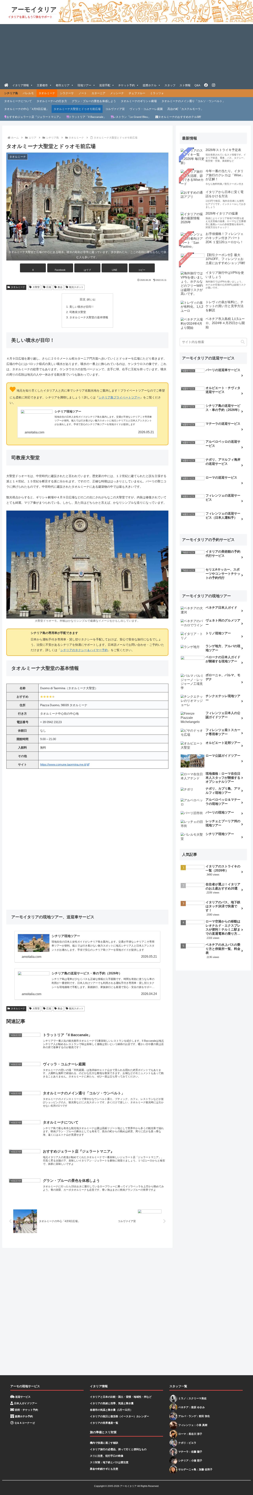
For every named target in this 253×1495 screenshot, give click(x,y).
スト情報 (185, 85)
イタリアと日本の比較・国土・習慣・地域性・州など (121, 1396)
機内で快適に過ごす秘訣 (104, 1442)
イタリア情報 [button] (20, 85)
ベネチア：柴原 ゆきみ (191, 1407)
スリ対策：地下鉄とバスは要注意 (109, 1462)
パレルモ (28, 93)
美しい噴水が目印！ (81, 306)
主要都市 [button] (42, 85)
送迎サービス (22, 1396)
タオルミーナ (47, 93)
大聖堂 (36, 287)
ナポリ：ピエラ (187, 1442)
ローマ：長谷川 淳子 (190, 1433)
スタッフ (170, 85)
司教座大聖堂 (77, 312)
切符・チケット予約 (26, 1409)
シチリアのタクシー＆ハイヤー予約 (84, 650)
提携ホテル (150, 85)
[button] (142, 267)
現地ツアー (84, 85)
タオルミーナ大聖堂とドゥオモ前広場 (77, 109)
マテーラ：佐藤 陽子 (190, 1451)
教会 (60, 287)
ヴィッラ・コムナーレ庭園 (146, 109)
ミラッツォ (157, 93)
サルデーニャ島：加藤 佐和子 (195, 1469)
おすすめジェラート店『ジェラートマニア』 (34, 116)
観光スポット (76, 287)
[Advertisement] (126, 51)
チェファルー (137, 93)
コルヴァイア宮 (115, 109)
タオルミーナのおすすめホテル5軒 (179, 116)
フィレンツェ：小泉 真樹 (192, 1425)
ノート (82, 93)
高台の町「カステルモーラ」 (185, 109)
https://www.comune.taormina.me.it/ (63, 764)
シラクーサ (67, 93)
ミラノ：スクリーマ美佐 (192, 1398)
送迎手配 (104, 85)
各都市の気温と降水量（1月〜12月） (111, 1409)
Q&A (197, 85)
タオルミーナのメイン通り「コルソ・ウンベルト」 (193, 101)
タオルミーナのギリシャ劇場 (139, 101)
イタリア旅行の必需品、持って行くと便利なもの (118, 1449)
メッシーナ (117, 93)
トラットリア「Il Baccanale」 (87, 116)
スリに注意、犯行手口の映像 (106, 1455)
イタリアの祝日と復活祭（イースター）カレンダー (119, 1416)
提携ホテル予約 (23, 1416)
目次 (83, 299)
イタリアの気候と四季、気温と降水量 (112, 1403)
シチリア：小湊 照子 (190, 1460)
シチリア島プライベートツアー (119, 397)
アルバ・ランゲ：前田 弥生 (194, 1416)
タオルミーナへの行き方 (52, 101)
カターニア (98, 93)
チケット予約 (126, 85)
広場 (48, 287)
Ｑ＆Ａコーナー (23, 1422)
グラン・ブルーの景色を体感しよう (94, 101)
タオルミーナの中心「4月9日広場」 (26, 109)
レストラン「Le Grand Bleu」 (132, 116)
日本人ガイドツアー (25, 1403)
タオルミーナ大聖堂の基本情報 (88, 317)
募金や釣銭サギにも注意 (104, 1468)
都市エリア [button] (63, 85)
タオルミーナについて (18, 101)
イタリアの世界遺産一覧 (104, 1422)
